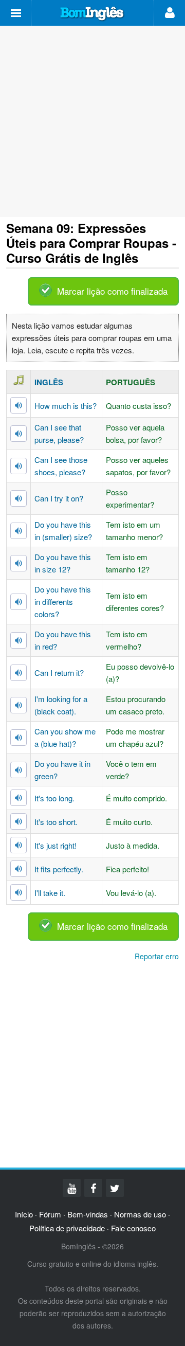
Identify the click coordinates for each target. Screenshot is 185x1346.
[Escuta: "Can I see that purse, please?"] (18, 433)
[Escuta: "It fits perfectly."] (18, 868)
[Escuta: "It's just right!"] (18, 845)
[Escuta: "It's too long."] (18, 797)
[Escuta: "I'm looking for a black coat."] (18, 705)
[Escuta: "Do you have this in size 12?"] (18, 563)
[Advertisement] (92, 121)
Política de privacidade (67, 1228)
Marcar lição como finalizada (112, 290)
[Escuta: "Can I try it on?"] (18, 498)
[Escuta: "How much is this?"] (18, 405)
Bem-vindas (87, 1214)
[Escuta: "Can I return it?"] (18, 673)
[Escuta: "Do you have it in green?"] (18, 770)
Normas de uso (140, 1214)
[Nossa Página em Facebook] (93, 1188)
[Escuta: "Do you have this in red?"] (18, 640)
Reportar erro (157, 956)
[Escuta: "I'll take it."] (18, 892)
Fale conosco (133, 1228)
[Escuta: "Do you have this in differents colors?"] (18, 602)
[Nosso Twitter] (115, 1188)
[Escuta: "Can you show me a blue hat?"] (18, 737)
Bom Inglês (92, 14)
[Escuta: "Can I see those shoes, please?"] (18, 466)
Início (24, 1214)
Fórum (50, 1214)
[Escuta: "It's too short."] (18, 821)
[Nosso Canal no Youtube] (72, 1188)
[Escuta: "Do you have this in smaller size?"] (18, 531)
